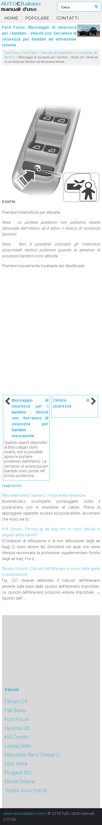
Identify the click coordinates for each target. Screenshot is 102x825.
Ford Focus (12, 53)
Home (11, 18)
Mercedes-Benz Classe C (32, 755)
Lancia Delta (17, 746)
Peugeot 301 (18, 773)
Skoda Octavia (19, 781)
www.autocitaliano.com (24, 813)
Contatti (67, 18)
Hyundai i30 (17, 728)
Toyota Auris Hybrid (25, 790)
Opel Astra (15, 764)
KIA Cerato (16, 737)
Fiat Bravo (15, 710)
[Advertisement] (51, 82)
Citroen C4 (15, 701)
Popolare (37, 18)
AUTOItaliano (21, 6)
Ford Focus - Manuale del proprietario (48, 53)
